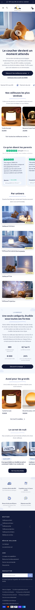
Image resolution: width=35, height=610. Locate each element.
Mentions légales (6, 589)
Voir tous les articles (17, 470)
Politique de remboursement (9, 594)
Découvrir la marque (16, 366)
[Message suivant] (33, 2)
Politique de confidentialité (23, 592)
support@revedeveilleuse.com (10, 603)
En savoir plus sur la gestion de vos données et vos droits (17, 580)
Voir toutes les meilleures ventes (16, 136)
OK (30, 575)
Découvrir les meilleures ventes (16, 73)
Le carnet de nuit (7, 547)
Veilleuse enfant (7, 520)
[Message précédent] (2, 2)
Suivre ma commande (8, 562)
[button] (14, 171)
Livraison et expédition (9, 556)
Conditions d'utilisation (8, 592)
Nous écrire (5, 565)
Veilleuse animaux (7, 523)
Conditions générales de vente (20, 589)
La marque (5, 544)
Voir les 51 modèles (16, 419)
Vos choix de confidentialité (9, 597)
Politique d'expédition (24, 594)
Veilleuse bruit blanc (8, 532)
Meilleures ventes (7, 535)
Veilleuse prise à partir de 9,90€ (17, 77)
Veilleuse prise (6, 526)
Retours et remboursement (10, 559)
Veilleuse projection (8, 529)
